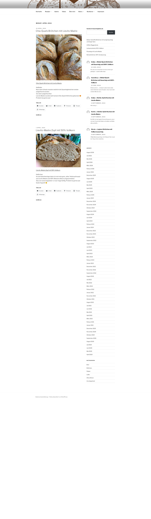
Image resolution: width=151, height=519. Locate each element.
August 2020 (90, 341)
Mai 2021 (89, 312)
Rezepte (47, 11)
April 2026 (89, 162)
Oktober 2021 (90, 299)
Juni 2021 (89, 309)
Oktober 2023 (91, 237)
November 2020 (91, 331)
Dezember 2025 (91, 175)
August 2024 (90, 214)
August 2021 (90, 302)
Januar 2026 (90, 172)
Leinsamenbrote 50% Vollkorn (95, 48)
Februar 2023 (90, 260)
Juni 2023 (89, 250)
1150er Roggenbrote (92, 45)
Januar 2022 (90, 292)
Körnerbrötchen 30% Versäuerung (96, 55)
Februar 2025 (90, 195)
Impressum (101, 11)
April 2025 (89, 188)
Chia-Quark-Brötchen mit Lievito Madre (56, 31)
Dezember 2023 (91, 230)
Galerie (56, 11)
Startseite (39, 11)
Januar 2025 (90, 198)
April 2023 (89, 253)
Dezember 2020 (91, 328)
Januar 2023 (90, 263)
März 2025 (90, 191)
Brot (88, 364)
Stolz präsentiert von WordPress (58, 397)
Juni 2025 (89, 181)
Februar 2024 (90, 224)
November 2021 (91, 296)
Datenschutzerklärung (41, 397)
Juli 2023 (89, 247)
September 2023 (91, 240)
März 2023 (90, 256)
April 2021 (89, 315)
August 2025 (90, 178)
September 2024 (91, 211)
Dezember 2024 (91, 201)
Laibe (88, 374)
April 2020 (90, 354)
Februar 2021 (90, 322)
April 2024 (89, 221)
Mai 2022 (89, 283)
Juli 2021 (89, 305)
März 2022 (90, 286)
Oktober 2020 (91, 335)
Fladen (88, 371)
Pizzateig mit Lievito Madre (94, 51)
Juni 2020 (89, 348)
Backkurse (90, 11)
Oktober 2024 (91, 208)
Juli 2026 (89, 155)
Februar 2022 (90, 289)
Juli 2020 (89, 344)
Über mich (72, 11)
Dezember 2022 (91, 266)
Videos (64, 11)
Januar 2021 (90, 325)
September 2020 (91, 338)
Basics (80, 11)
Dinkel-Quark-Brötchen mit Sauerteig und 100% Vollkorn (102, 80)
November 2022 (91, 270)
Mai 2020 (89, 351)
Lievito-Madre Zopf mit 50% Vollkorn (55, 130)
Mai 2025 (89, 185)
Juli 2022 (89, 279)
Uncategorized (91, 381)
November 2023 (91, 234)
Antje (93, 62)
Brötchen (89, 368)
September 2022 (91, 273)
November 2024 (91, 204)
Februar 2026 (90, 168)
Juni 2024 (89, 217)
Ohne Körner (90, 378)
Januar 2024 (90, 227)
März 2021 (90, 318)
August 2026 (90, 152)
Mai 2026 (89, 159)
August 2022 (90, 276)
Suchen (111, 32)
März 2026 (90, 165)
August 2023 (90, 243)
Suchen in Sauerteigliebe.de (95, 28)
